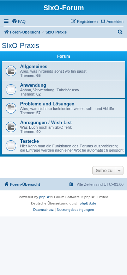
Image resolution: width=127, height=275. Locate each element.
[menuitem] (19, 21)
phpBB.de (88, 203)
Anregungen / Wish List (46, 122)
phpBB (44, 197)
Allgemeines (33, 66)
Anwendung (33, 85)
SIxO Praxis (20, 45)
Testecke (29, 141)
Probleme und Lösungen (47, 103)
